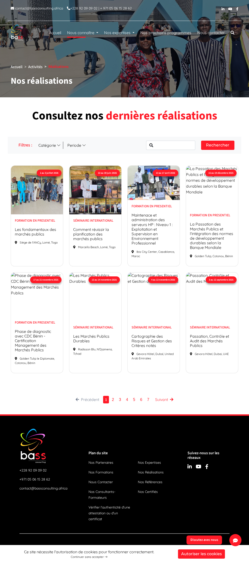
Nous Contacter (101, 482)
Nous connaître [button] (81, 32)
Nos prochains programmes (165, 32)
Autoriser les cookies (201, 554)
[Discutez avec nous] (235, 540)
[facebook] (237, 10)
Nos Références (150, 482)
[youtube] (230, 10)
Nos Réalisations (151, 472)
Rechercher (217, 145)
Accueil (55, 32)
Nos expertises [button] (118, 32)
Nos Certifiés (148, 492)
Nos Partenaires (101, 462)
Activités (35, 67)
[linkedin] (223, 10)
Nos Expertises (149, 462)
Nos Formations (101, 472)
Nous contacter (211, 32)
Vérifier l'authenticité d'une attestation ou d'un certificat (109, 513)
